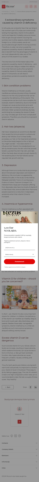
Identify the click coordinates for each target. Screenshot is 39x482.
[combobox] (19, 254)
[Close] (36, 213)
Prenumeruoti (19, 261)
